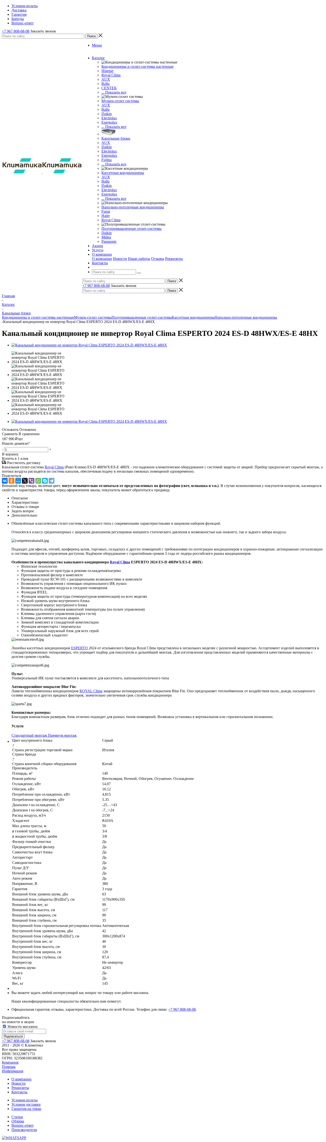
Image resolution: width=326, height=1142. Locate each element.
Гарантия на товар (26, 1109)
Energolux (109, 122)
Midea (106, 237)
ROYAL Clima (90, 691)
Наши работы (139, 259)
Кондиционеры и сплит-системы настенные (137, 66)
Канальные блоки (115, 138)
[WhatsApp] (38, 481)
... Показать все (113, 92)
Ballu (105, 84)
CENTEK (109, 88)
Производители (24, 1130)
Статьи (17, 1117)
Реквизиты (174, 259)
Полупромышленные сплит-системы (131, 229)
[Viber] (31, 481)
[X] (25, 481)
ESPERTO (79, 648)
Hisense (107, 71)
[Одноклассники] (11, 481)
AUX (105, 79)
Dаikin (106, 147)
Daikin (106, 114)
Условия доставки (26, 1104)
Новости (120, 259)
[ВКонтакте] (5, 481)
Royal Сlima (111, 75)
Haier (105, 216)
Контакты (19, 1092)
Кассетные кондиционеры (122, 173)
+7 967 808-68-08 (15, 31)
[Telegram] (51, 481)
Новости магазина (22, 1027)
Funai (105, 211)
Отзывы (157, 259)
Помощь (9, 1067)
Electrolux (109, 118)
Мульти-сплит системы (120, 101)
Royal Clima (111, 220)
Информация (12, 1071)
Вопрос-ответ (22, 1125)
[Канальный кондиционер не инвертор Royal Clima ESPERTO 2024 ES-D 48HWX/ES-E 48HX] (89, 345)
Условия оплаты (24, 1100)
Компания (10, 1062)
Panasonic (109, 241)
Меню (97, 45)
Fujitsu (106, 160)
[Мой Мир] (18, 481)
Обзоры (17, 1121)
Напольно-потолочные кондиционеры (132, 207)
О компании (102, 259)
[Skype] (45, 481)
